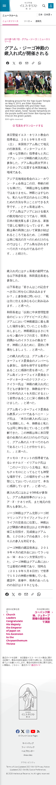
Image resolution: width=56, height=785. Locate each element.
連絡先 (38, 21)
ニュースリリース (10, 21)
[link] (7, 594)
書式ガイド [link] (36, 665)
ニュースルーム (10, 15)
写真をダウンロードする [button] (29, 125)
